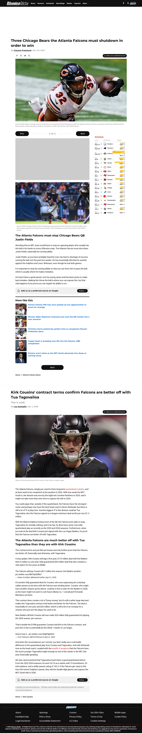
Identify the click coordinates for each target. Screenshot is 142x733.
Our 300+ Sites (97, 712)
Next (83, 133)
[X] (128, 3)
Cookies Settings (98, 721)
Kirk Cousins (28, 697)
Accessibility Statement (49, 721)
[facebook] (123, 3)
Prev (22, 133)
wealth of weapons (60, 648)
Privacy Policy (75, 717)
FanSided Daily (22, 717)
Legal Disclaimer (22, 721)
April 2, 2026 (51, 577)
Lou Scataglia (20, 407)
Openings (43, 712)
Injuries (77, 3)
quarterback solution (75, 489)
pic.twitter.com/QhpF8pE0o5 (41, 634)
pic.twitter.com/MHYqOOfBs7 (28, 574)
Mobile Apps (120, 712)
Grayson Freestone (22, 50)
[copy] (29, 55)
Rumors (40, 3)
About (18, 712)
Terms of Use (96, 717)
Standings (60, 3)
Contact (72, 712)
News (33, 3)
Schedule (50, 3)
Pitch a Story (45, 717)
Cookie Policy (121, 717)
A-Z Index (73, 721)
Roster (69, 3)
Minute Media (16, 727)
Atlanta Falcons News (32, 375)
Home (17, 375)
